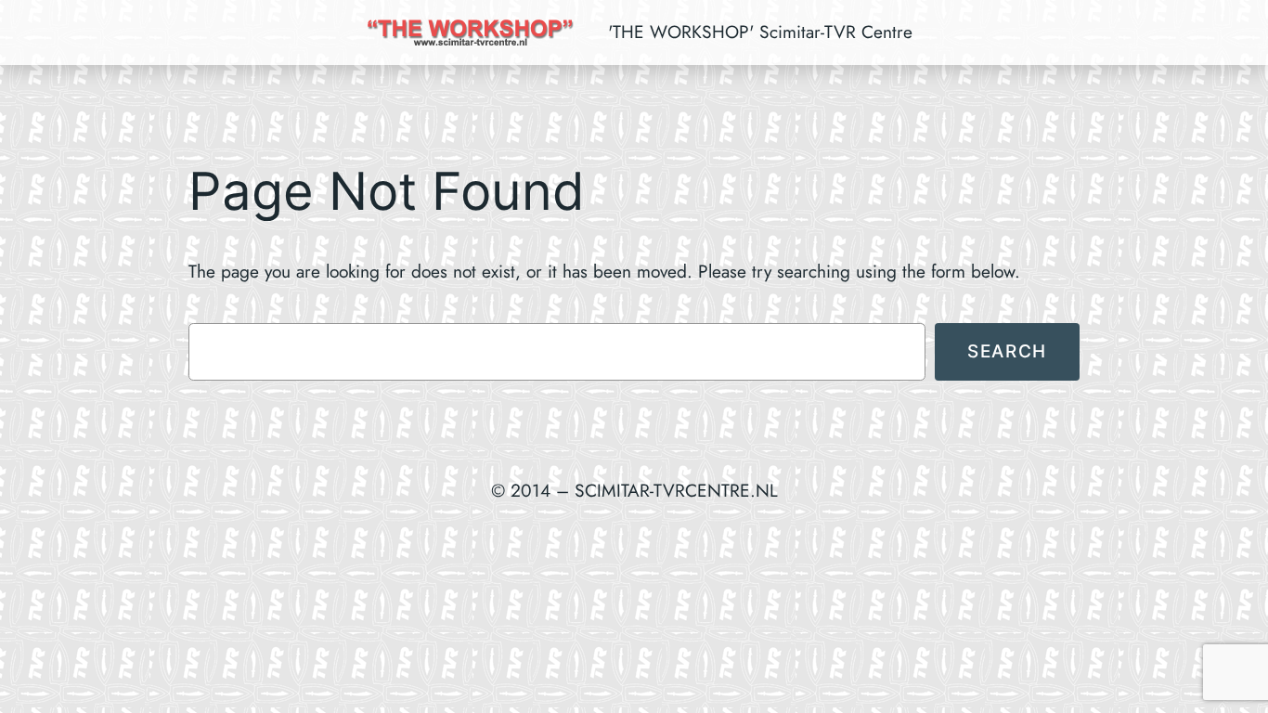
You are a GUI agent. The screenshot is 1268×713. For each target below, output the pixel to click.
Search (1007, 351)
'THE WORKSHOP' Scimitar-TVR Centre (760, 32)
